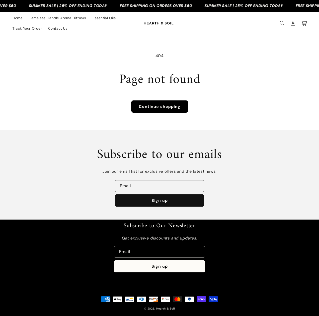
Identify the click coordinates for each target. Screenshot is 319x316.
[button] (282, 23)
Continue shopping (159, 106)
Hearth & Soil (165, 308)
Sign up (160, 200)
